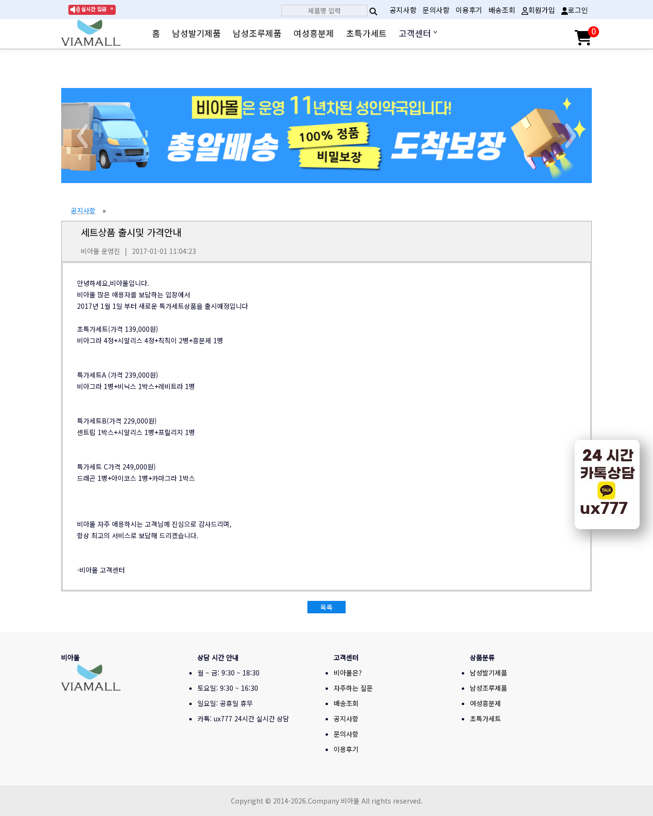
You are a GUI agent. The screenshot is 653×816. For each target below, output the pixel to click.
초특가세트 (366, 33)
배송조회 (502, 10)
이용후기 (469, 10)
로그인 (578, 10)
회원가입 (541, 10)
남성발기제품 (196, 33)
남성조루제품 (257, 33)
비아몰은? (348, 672)
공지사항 (403, 10)
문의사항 (436, 10)
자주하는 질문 (353, 688)
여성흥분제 (314, 33)
